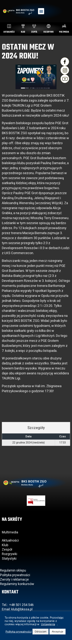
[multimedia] (64, 26)
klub (23, 32)
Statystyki (9, 558)
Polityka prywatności (15, 575)
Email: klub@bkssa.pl (17, 609)
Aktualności (10, 540)
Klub (5, 545)
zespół (34, 32)
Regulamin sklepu (13, 570)
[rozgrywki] (48, 26)
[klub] (23, 26)
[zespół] (34, 26)
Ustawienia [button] (48, 624)
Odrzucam (40, 631)
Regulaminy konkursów (17, 584)
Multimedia (10, 532)
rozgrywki (49, 32)
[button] (41, 11)
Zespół (7, 549)
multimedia (64, 32)
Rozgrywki (9, 554)
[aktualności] (9, 26)
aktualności (9, 32)
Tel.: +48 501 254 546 (18, 605)
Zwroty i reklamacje (14, 579)
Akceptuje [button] (57, 631)
